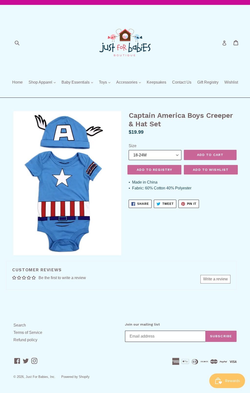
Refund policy (25, 340)
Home (17, 82)
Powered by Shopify (75, 377)
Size (132, 146)
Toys (106, 82)
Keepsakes (156, 82)
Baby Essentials (78, 82)
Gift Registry (208, 82)
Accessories (129, 82)
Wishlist (231, 82)
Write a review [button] (215, 279)
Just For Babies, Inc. (40, 377)
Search (19, 325)
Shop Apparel (43, 82)
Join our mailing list (142, 324)
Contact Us (181, 82)
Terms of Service (27, 332)
